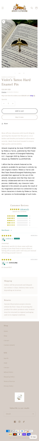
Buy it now (19, 117)
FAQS (5, 363)
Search (6, 358)
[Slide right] (24, 73)
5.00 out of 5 (24, 209)
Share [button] (6, 123)
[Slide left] (15, 73)
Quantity (4, 99)
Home (6, 331)
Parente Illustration (17, 437)
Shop (5, 336)
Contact (6, 340)
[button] (2, 8)
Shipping (4, 92)
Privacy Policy (8, 386)
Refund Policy (8, 372)
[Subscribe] (33, 413)
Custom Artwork (9, 345)
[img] (6, 236)
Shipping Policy (9, 377)
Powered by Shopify (26, 437)
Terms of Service (9, 381)
